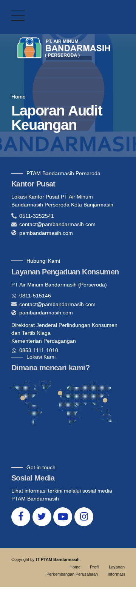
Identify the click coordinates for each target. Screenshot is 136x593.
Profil (94, 567)
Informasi (116, 574)
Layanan (117, 567)
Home (18, 97)
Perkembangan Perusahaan (72, 574)
